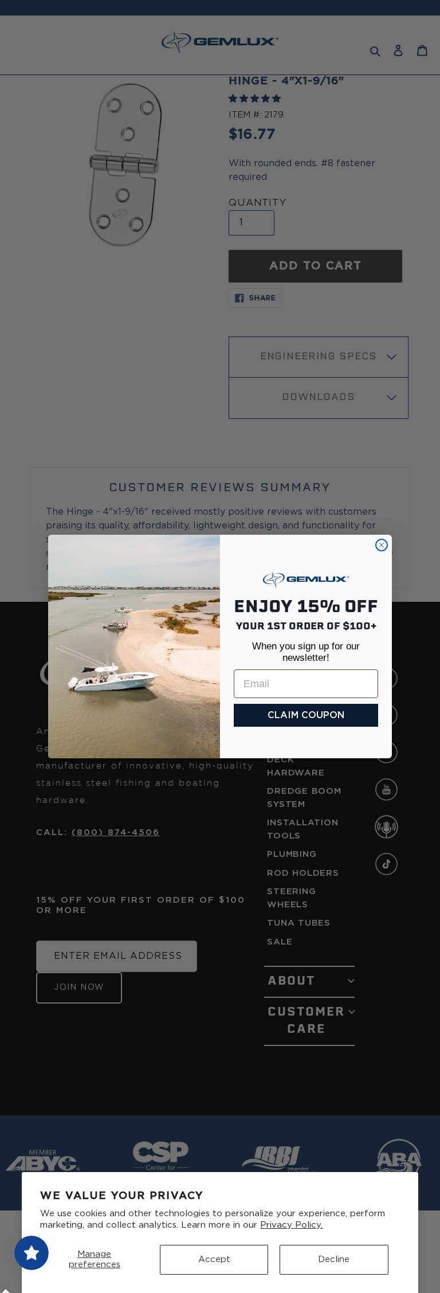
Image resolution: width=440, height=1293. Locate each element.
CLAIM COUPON (306, 715)
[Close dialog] (381, 545)
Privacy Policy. (291, 1225)
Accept (214, 1259)
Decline (333, 1259)
